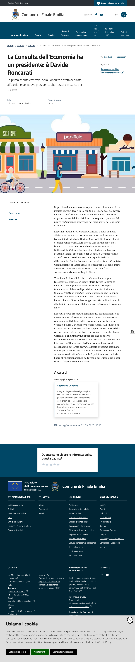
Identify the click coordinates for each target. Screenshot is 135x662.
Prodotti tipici (105, 521)
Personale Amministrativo (19, 525)
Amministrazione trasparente (78, 569)
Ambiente (73, 504)
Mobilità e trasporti (77, 538)
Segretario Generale (67, 385)
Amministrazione (21, 496)
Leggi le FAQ (43, 574)
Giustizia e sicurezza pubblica (81, 530)
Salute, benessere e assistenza (82, 542)
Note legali (74, 600)
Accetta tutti (39, 651)
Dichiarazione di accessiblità (81, 603)
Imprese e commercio (78, 534)
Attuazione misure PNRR (49, 588)
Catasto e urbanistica (78, 517)
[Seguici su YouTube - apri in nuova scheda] (100, 14)
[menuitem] (20, 35)
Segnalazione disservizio (49, 581)
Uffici (10, 517)
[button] (123, 14)
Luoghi (102, 504)
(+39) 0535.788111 (16, 591)
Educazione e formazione (80, 525)
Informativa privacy (77, 596)
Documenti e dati (15, 530)
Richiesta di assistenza (48, 584)
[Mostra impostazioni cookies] (132, 331)
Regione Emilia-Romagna (18, 3)
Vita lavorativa (75, 555)
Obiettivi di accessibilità (79, 606)
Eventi (102, 509)
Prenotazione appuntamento (51, 578)
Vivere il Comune (109, 496)
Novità (20, 45)
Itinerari (103, 525)
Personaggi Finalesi (108, 530)
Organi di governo (15, 504)
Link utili (103, 513)
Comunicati (43, 509)
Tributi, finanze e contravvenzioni (76, 549)
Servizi (77, 496)
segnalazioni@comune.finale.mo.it (20, 603)
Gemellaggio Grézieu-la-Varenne (110, 545)
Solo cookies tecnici (17, 651)
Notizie (31, 45)
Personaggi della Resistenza (112, 538)
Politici (11, 509)
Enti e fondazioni (15, 521)
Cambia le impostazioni (63, 651)
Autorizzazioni (75, 513)
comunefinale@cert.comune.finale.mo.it (20, 612)
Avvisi (41, 513)
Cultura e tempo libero (78, 521)
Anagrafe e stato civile (79, 509)
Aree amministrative (17, 513)
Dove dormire (105, 517)
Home (10, 45)
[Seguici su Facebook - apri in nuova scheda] (95, 14)
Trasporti (103, 534)
